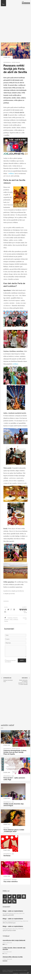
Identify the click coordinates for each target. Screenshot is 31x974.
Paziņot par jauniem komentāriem (10, 661)
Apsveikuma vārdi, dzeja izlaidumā (14, 940)
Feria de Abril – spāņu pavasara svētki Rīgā (14, 779)
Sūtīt (22, 660)
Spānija (6, 621)
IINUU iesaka (6, 827)
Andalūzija (10, 618)
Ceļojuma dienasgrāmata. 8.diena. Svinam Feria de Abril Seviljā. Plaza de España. (15, 752)
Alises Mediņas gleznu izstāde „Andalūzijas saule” (13, 831)
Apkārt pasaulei (16, 62)
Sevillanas (6, 856)
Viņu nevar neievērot (10, 882)
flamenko (15, 618)
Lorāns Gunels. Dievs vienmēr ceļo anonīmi (14, 948)
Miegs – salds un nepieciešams (13, 911)
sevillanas (11, 173)
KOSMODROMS (23, 973)
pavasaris (6, 619)
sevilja (11, 619)
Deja (13, 776)
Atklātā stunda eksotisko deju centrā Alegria (13, 805)
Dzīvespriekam (7, 62)
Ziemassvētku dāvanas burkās (13, 957)
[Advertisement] (15, 25)
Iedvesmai (14, 879)
